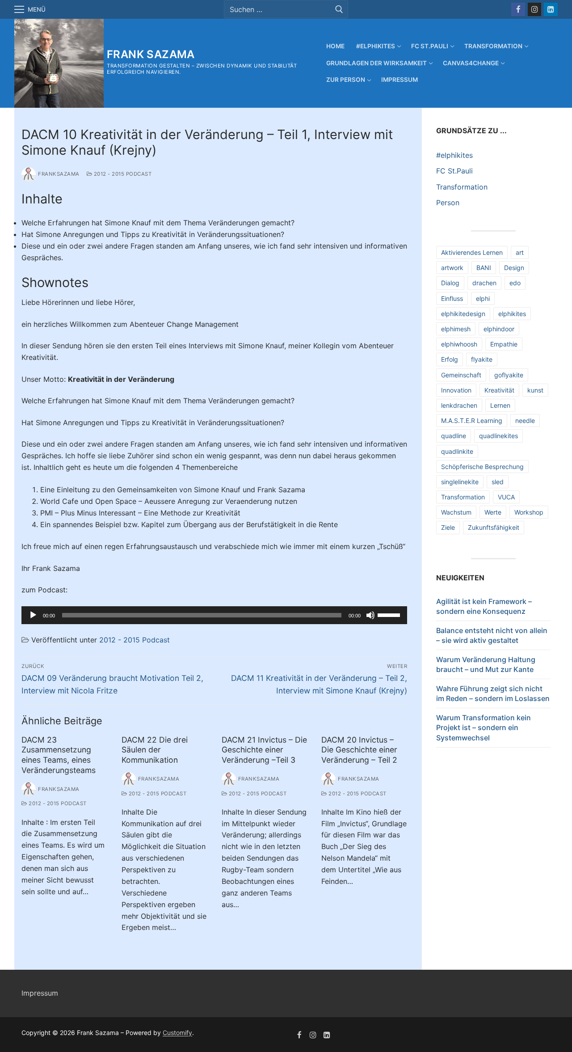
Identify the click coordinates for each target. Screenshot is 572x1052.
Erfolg (449, 359)
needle (525, 420)
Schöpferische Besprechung (482, 466)
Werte (492, 512)
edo (515, 283)
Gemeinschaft (461, 375)
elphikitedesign (463, 313)
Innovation (456, 390)
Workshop (528, 512)
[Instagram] (535, 10)
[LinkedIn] (551, 10)
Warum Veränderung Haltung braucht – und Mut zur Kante (485, 664)
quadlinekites (498, 435)
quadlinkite (457, 451)
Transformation (462, 186)
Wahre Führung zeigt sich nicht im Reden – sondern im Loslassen (493, 693)
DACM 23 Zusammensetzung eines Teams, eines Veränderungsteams (58, 755)
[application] (214, 615)
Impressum (39, 993)
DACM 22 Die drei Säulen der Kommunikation (155, 750)
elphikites (512, 313)
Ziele (448, 527)
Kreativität (499, 390)
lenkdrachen (459, 405)
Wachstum (456, 512)
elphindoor (499, 329)
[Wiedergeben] (33, 615)
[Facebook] (518, 10)
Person (447, 202)
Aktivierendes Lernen (472, 252)
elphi (483, 298)
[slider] (390, 614)
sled (498, 482)
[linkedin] (327, 1035)
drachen (484, 283)
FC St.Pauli (454, 170)
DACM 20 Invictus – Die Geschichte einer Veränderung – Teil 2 (359, 750)
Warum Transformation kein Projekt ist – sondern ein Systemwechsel (483, 727)
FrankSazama (59, 174)
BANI (483, 267)
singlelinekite (460, 482)
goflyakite (508, 375)
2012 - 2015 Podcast (121, 174)
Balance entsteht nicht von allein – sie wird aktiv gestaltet (491, 635)
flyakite (481, 359)
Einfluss (452, 298)
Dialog (450, 283)
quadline (453, 435)
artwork (452, 267)
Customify (177, 1032)
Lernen (500, 405)
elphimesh (456, 329)
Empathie (503, 344)
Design (514, 267)
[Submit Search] (339, 9)
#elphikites (454, 155)
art (520, 252)
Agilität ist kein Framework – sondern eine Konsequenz (484, 606)
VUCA (506, 497)
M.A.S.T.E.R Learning (471, 420)
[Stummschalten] (370, 615)
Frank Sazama (151, 54)
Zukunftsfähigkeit (493, 527)
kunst (535, 390)
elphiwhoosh (459, 344)
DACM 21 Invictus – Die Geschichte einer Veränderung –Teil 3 (264, 750)
